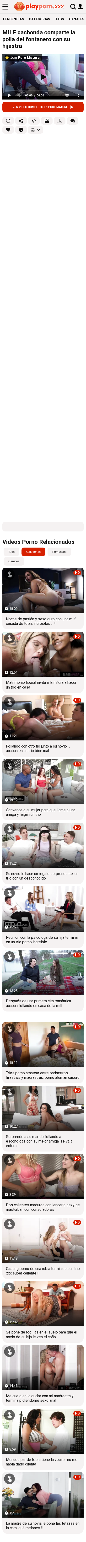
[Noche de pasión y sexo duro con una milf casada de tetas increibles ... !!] (43, 590)
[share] (21, 121)
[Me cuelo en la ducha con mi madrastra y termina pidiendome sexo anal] (43, 1367)
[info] (8, 121)
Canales (13, 561)
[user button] (80, 6)
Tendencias (13, 19)
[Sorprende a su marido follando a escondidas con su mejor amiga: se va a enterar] (43, 1108)
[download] (59, 121)
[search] (73, 6)
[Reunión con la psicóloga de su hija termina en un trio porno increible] (43, 908)
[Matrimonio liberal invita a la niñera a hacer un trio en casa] (43, 654)
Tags (59, 19)
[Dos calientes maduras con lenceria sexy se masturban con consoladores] (43, 1176)
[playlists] (35, 130)
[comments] (72, 121)
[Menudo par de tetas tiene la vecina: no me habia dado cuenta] (43, 1431)
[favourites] (8, 130)
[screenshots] (47, 121)
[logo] (39, 6)
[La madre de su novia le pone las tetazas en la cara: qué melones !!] (43, 1494)
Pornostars (59, 551)
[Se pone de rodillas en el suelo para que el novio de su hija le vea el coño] (43, 1303)
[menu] (5, 6)
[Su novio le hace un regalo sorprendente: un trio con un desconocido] (43, 845)
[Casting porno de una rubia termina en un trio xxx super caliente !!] (43, 1240)
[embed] (34, 121)
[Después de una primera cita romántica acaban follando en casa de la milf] (43, 972)
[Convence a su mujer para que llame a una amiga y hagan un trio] (43, 781)
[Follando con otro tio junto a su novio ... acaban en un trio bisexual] (43, 717)
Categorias (39, 19)
